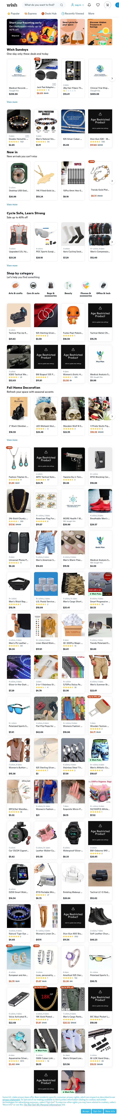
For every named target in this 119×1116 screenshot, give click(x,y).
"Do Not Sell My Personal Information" (43, 1104)
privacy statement (11, 1099)
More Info (110, 1111)
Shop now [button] (15, 36)
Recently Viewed (74, 13)
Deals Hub (51, 13)
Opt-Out (97, 1111)
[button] (78, 5)
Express (32, 13)
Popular (15, 13)
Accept (86, 1111)
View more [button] (12, 102)
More (91, 13)
